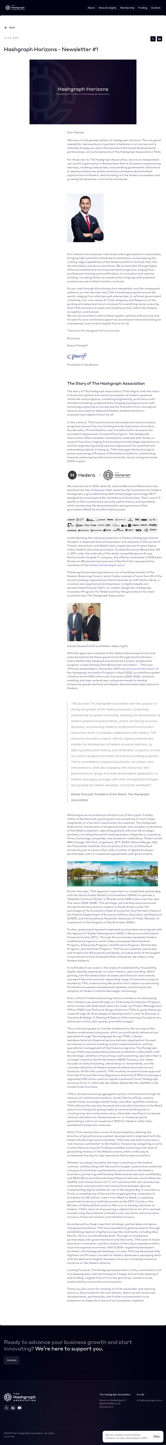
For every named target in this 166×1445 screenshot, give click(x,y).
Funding (142, 8)
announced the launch (140, 669)
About (91, 8)
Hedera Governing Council (106, 565)
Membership (127, 8)
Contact (155, 8)
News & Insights (108, 8)
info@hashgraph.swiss (149, 1400)
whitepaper (98, 490)
